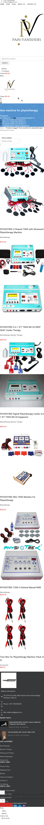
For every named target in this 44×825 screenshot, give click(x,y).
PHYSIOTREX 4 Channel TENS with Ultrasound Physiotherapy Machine (21, 231)
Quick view (8, 225)
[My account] (0, 66)
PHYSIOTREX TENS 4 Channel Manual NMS (20, 587)
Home (2, 128)
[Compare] (2, 225)
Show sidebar (7, 138)
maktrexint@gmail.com (10, 2)
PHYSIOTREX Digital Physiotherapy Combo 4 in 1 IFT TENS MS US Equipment (22, 415)
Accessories (4, 665)
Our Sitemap (4, 784)
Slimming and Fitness (7, 753)
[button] (6, 805)
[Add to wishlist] (13, 225)
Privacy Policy (5, 766)
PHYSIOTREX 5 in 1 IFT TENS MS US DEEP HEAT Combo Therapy (20, 329)
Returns (2, 773)
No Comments (24, 727)
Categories (4, 116)
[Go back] (2, 106)
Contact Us (3, 780)
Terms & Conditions (6, 777)
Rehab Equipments (6, 756)
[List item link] (22, 704)
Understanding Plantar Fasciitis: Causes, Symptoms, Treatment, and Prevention (25, 723)
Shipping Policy (5, 770)
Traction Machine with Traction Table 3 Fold (21, 732)
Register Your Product (7, 790)
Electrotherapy (5, 237)
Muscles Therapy (16, 335)
